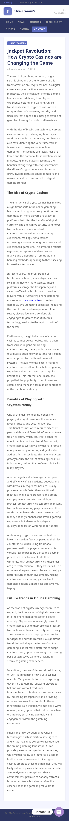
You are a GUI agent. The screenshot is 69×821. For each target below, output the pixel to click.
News (21, 22)
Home (9, 22)
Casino (24, 29)
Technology (54, 22)
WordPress (34, 816)
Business (35, 22)
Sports (10, 29)
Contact (39, 29)
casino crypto (32, 300)
